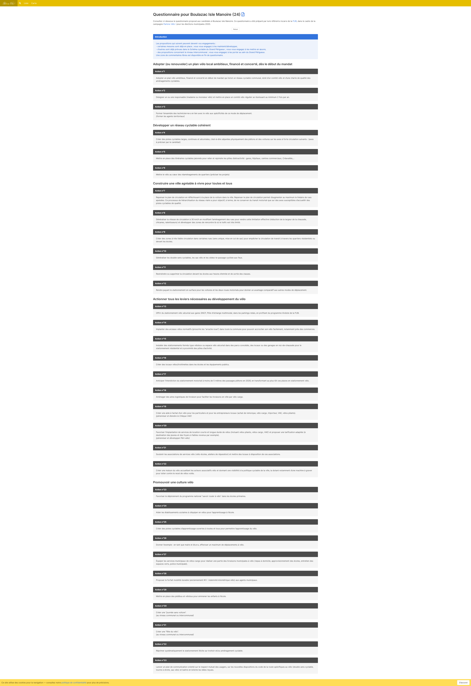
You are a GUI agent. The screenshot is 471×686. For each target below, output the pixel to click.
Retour (235, 29)
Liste (26, 3)
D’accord (463, 682)
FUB (295, 21)
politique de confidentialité (73, 682)
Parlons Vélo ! (169, 24)
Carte (34, 3)
